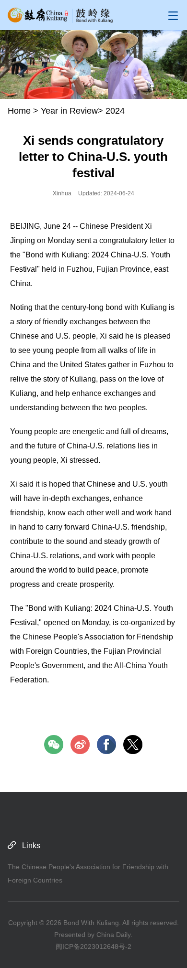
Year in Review (69, 111)
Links (31, 845)
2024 (115, 111)
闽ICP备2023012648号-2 (93, 946)
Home (19, 111)
